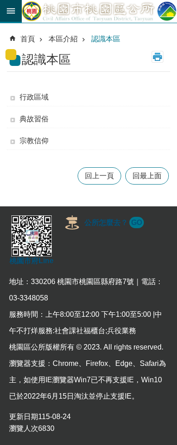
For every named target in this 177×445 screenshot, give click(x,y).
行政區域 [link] (34, 97)
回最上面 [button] (147, 176)
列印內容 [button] (157, 57)
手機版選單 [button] (11, 11)
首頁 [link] (27, 39)
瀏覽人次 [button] (23, 428)
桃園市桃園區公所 (99, 11)
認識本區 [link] (105, 39)
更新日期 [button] (23, 416)
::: (7, 29)
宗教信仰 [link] (34, 141)
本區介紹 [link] (63, 39)
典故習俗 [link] (34, 119)
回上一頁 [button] (99, 176)
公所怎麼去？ (113, 222)
